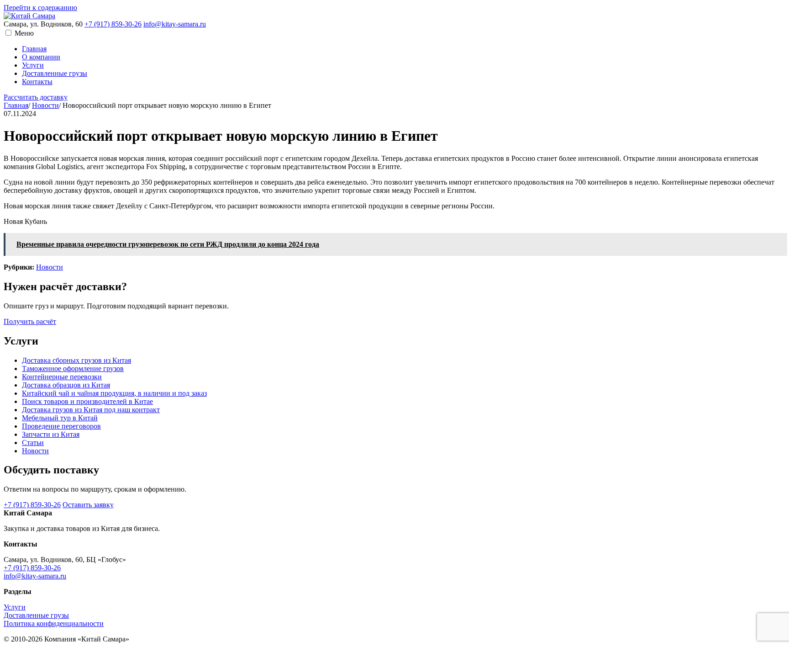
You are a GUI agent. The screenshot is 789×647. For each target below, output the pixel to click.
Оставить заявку (88, 505)
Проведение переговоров (61, 426)
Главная (34, 49)
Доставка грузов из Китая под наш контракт (91, 410)
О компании (41, 57)
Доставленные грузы (54, 73)
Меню (24, 33)
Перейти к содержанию (40, 7)
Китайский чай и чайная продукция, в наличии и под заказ (114, 393)
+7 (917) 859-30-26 (113, 24)
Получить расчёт (30, 321)
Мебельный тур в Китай (60, 418)
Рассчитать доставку (36, 97)
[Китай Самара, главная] (29, 16)
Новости (45, 105)
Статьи (33, 442)
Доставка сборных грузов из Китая (76, 360)
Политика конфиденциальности (54, 623)
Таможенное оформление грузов (73, 368)
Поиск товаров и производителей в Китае (87, 401)
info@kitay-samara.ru (174, 24)
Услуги (33, 65)
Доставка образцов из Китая (66, 385)
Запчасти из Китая (50, 434)
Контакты (37, 81)
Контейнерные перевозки (62, 377)
